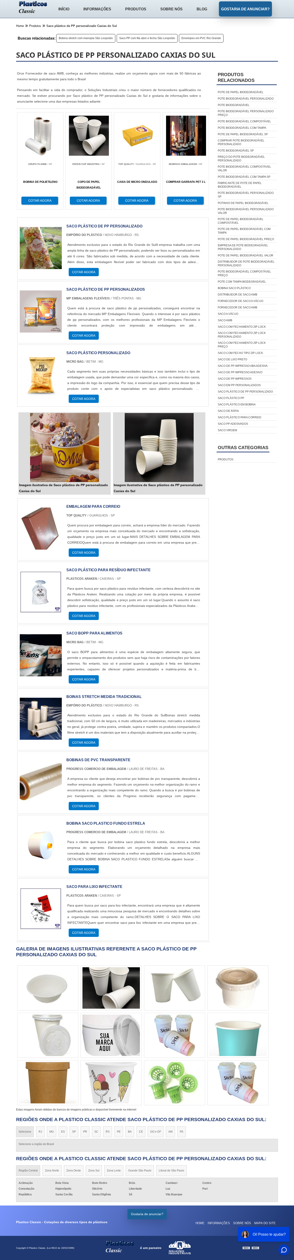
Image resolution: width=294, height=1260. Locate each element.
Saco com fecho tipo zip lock (240, 353)
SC (96, 1131)
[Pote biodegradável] (111, 1035)
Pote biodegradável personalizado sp (246, 194)
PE (119, 1131)
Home (199, 1223)
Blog (202, 9)
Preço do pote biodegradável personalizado (241, 158)
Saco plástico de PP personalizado (245, 391)
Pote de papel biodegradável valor (245, 255)
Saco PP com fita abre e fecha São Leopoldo (147, 38)
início (63, 9)
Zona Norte (52, 1170)
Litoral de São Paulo (171, 1170)
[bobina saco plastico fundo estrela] (41, 864)
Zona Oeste (73, 1170)
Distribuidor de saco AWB (237, 294)
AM (170, 1131)
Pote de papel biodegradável (240, 92)
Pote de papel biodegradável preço (246, 239)
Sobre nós (171, 9)
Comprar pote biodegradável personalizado (241, 142)
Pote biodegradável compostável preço (244, 273)
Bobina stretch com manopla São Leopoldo (86, 38)
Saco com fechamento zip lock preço (242, 344)
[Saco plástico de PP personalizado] (41, 266)
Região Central (28, 1170)
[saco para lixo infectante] (41, 927)
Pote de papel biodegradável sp (243, 134)
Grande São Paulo (139, 1170)
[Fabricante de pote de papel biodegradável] (174, 988)
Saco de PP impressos (235, 378)
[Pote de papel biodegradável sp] (174, 1082)
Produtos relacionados (236, 77)
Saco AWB (225, 320)
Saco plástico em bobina (237, 404)
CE (141, 1131)
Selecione (25, 1131)
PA (181, 1131)
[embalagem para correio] (41, 547)
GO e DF (155, 1131)
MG (51, 1131)
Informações (97, 9)
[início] (33, 7)
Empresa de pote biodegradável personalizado (243, 247)
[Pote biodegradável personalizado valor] (111, 1082)
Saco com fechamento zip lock (242, 326)
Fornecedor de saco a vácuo (240, 301)
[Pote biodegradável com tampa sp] (47, 988)
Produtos (135, 9)
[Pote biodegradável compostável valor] (238, 1035)
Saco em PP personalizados (239, 385)
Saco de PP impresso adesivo (240, 372)
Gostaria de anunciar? (245, 9)
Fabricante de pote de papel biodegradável (240, 184)
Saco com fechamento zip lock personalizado (242, 334)
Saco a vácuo (228, 314)
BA (130, 1131)
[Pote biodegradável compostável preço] (174, 1035)
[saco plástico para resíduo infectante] (41, 610)
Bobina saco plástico (234, 288)
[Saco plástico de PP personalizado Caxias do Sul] (64, 447)
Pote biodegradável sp (236, 150)
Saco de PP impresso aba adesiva (243, 365)
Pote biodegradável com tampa (242, 127)
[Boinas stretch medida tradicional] (41, 737)
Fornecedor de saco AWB (237, 307)
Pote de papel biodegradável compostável (240, 221)
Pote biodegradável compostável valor (244, 168)
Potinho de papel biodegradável (243, 203)
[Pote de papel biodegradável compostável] (238, 1082)
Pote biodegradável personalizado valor (246, 211)
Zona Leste (114, 1170)
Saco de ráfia (228, 411)
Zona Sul (93, 1170)
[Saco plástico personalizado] (41, 393)
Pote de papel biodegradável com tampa (244, 230)
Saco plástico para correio (239, 417)
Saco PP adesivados (233, 423)
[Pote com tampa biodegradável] (47, 1082)
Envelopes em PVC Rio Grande (201, 38)
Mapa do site (265, 1223)
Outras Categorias (243, 447)
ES (63, 1131)
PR (85, 1131)
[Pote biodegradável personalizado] (47, 1035)
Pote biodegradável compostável (244, 121)
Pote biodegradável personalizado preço (246, 113)
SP (74, 1131)
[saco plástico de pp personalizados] (41, 330)
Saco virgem (227, 430)
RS (108, 1131)
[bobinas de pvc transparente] (41, 800)
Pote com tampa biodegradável (242, 281)
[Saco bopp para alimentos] (41, 673)
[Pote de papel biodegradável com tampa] (111, 988)
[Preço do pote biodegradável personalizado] (238, 988)
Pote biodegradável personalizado (246, 98)
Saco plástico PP (231, 398)
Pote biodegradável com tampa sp (244, 176)
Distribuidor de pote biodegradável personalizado (246, 263)
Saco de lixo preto (232, 359)
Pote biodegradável (233, 105)
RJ (40, 1131)
